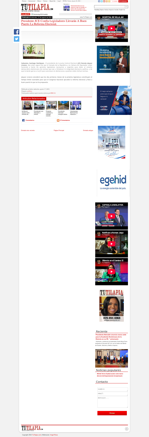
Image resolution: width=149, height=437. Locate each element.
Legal (59, 1)
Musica (39, 1)
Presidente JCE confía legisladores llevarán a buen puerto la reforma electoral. (53, 22)
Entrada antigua (88, 130)
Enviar (112, 413)
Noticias (24, 1)
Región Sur (122, 9)
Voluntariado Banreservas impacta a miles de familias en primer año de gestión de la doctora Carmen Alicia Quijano (79, 8)
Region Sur (52, 1)
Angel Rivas (54, 435)
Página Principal (59, 130)
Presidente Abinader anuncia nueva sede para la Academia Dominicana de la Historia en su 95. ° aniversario (111, 337)
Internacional (31, 1)
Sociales (116, 9)
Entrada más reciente (28, 130)
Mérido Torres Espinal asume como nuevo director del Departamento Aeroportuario (110, 375)
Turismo (45, 1)
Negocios (111, 9)
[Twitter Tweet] (16, 41)
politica (29, 91)
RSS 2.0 (53, 93)
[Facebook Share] (16, 34)
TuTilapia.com (36, 435)
